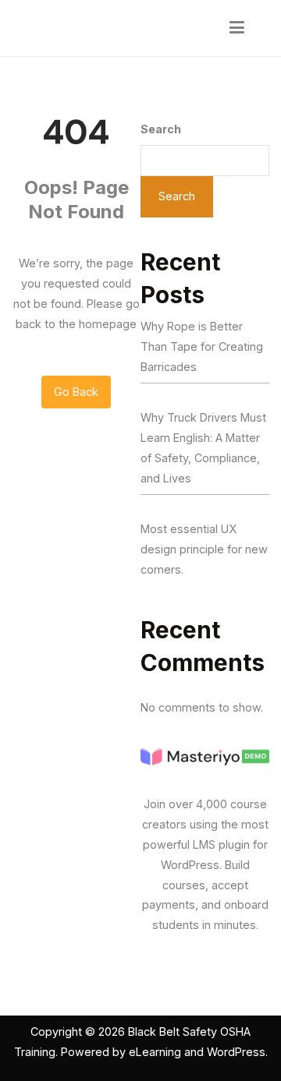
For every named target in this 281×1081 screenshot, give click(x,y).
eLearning (155, 1051)
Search (160, 129)
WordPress (236, 1051)
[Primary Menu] (237, 28)
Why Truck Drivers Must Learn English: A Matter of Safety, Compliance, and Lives (203, 448)
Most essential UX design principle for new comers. (204, 549)
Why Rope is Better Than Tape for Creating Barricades (201, 346)
